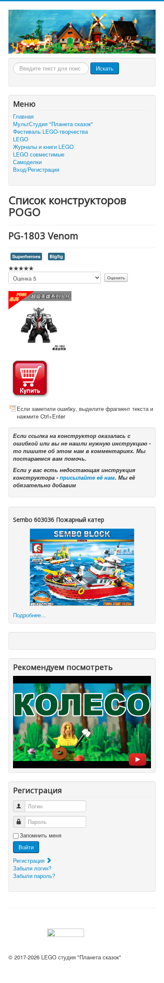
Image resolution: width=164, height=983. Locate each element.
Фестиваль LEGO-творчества (50, 131)
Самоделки (27, 162)
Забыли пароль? (34, 876)
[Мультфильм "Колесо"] (82, 721)
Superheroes (26, 256)
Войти (26, 847)
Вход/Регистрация (36, 169)
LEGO (20, 139)
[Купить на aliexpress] (30, 377)
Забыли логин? (32, 868)
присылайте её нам (87, 477)
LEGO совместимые (38, 154)
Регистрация (29, 860)
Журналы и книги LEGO (43, 147)
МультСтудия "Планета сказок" (53, 124)
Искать (105, 68)
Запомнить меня (40, 835)
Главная (23, 116)
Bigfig (56, 256)
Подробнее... (29, 615)
